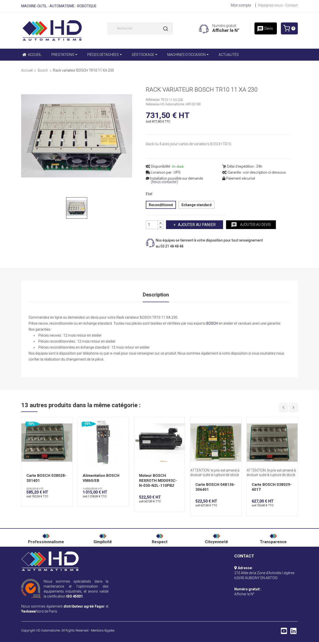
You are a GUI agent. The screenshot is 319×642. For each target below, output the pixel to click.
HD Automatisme (48, 630)
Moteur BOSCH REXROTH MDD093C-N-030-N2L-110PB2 (158, 480)
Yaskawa (28, 611)
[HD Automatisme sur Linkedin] (293, 632)
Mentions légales (103, 630)
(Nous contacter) (164, 182)
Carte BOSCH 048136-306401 (215, 487)
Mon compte (241, 5)
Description (156, 295)
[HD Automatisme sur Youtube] (284, 632)
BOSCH (212, 323)
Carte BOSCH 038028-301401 (46, 478)
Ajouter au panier (197, 224)
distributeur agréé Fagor (84, 606)
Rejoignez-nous (270, 5)
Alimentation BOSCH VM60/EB (101, 478)
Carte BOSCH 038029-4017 (272, 487)
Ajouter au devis (251, 225)
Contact (291, 5)
